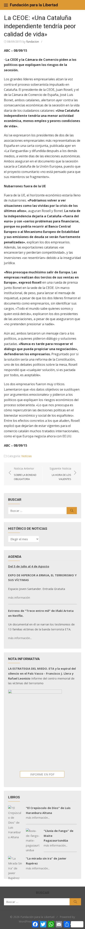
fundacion (32, 41)
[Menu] (6, 5)
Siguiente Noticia (60, 474)
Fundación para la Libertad (34, 5)
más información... (20, 638)
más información (19, 597)
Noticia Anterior (25, 474)
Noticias (26, 456)
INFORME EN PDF (42, 774)
